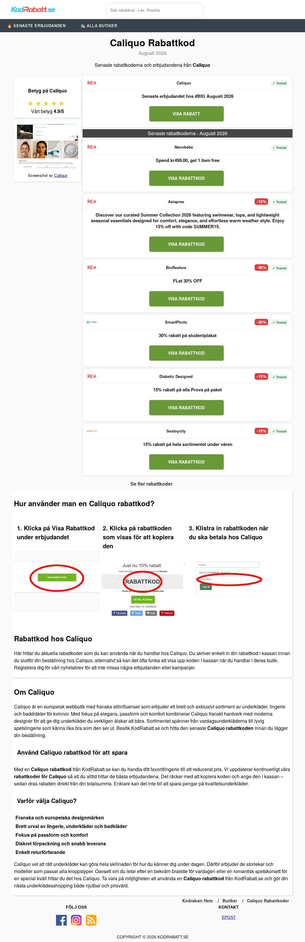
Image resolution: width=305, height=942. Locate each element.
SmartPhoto (176, 322)
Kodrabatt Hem (197, 901)
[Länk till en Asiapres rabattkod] (91, 201)
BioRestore (176, 267)
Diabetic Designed (176, 376)
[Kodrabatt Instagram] (76, 920)
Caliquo (60, 175)
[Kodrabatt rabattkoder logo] (33, 9)
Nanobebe (184, 147)
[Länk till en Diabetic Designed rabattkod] (91, 376)
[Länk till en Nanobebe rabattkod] (91, 147)
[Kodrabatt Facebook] (61, 920)
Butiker (229, 901)
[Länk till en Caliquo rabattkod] (91, 83)
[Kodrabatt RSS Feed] (91, 920)
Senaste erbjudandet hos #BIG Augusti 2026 (188, 96)
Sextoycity (176, 431)
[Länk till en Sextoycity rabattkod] (91, 431)
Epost (229, 917)
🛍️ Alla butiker (98, 25)
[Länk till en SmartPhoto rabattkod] (91, 322)
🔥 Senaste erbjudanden (36, 25)
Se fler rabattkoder (151, 483)
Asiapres (176, 201)
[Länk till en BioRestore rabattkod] (91, 267)
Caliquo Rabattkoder (268, 901)
